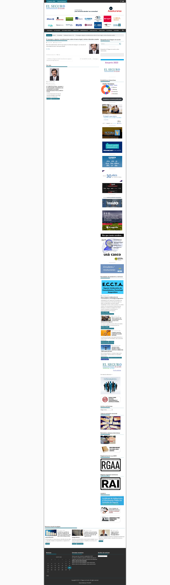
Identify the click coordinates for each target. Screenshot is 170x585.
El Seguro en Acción (58, 42)
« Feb (47, 575)
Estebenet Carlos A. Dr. (51, 54)
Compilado (75, 30)
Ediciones (49, 30)
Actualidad (57, 30)
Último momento (80, 543)
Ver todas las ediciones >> (106, 374)
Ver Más (48, 49)
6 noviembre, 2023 (116, 316)
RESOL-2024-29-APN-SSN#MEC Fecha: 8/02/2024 (83, 562)
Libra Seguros (111, 341)
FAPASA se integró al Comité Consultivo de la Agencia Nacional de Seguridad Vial (59, 59)
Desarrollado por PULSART (85, 582)
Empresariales (84, 30)
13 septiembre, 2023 (116, 345)
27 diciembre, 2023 (105, 295)
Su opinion (109, 30)
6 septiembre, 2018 (51, 81)
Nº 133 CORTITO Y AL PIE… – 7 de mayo (88, 58)
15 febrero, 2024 (61, 530)
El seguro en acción (51, 83)
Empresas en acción (104, 341)
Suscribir (116, 30)
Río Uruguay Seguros (104, 359)
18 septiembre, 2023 (116, 330)
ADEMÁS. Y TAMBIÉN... (105, 312)
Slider (59, 54)
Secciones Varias (66, 30)
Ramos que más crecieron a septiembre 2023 (82, 556)
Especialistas (93, 30)
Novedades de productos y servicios (107, 313)
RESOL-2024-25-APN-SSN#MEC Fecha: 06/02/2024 (83, 564)
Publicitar (102, 30)
